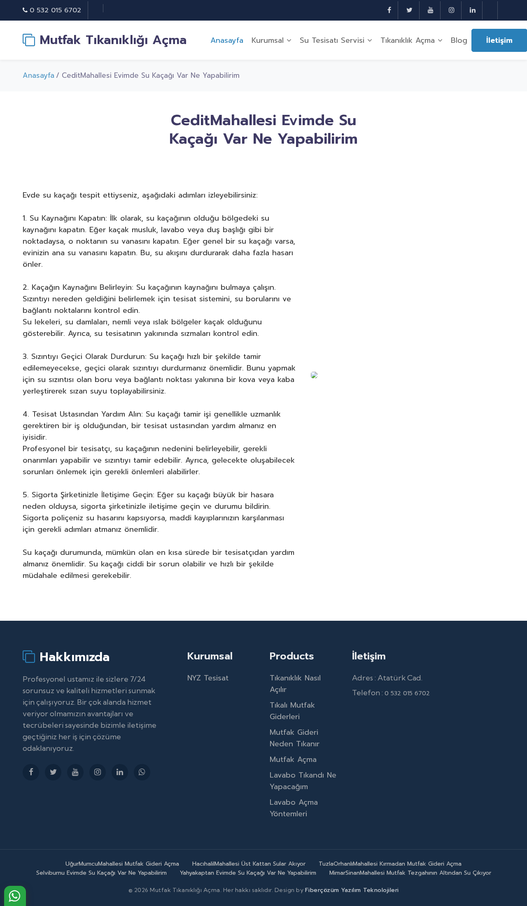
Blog (459, 40)
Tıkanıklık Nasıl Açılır (295, 683)
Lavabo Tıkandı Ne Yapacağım (303, 780)
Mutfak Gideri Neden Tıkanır (294, 738)
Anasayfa (226, 40)
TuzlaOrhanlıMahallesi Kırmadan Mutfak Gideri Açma (390, 863)
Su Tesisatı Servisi (333, 40)
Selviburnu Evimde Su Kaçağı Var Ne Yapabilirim (101, 873)
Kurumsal (269, 40)
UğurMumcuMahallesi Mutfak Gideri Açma (122, 863)
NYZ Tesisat (208, 678)
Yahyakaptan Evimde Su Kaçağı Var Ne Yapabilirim (248, 873)
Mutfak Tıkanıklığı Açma (111, 39)
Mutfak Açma (293, 759)
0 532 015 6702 (55, 10)
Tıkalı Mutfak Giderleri (292, 710)
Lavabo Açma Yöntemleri (294, 808)
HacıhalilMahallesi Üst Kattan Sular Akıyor (248, 863)
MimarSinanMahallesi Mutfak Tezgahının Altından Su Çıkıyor (410, 873)
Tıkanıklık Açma (409, 40)
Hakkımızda (72, 656)
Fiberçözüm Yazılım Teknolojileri (352, 890)
